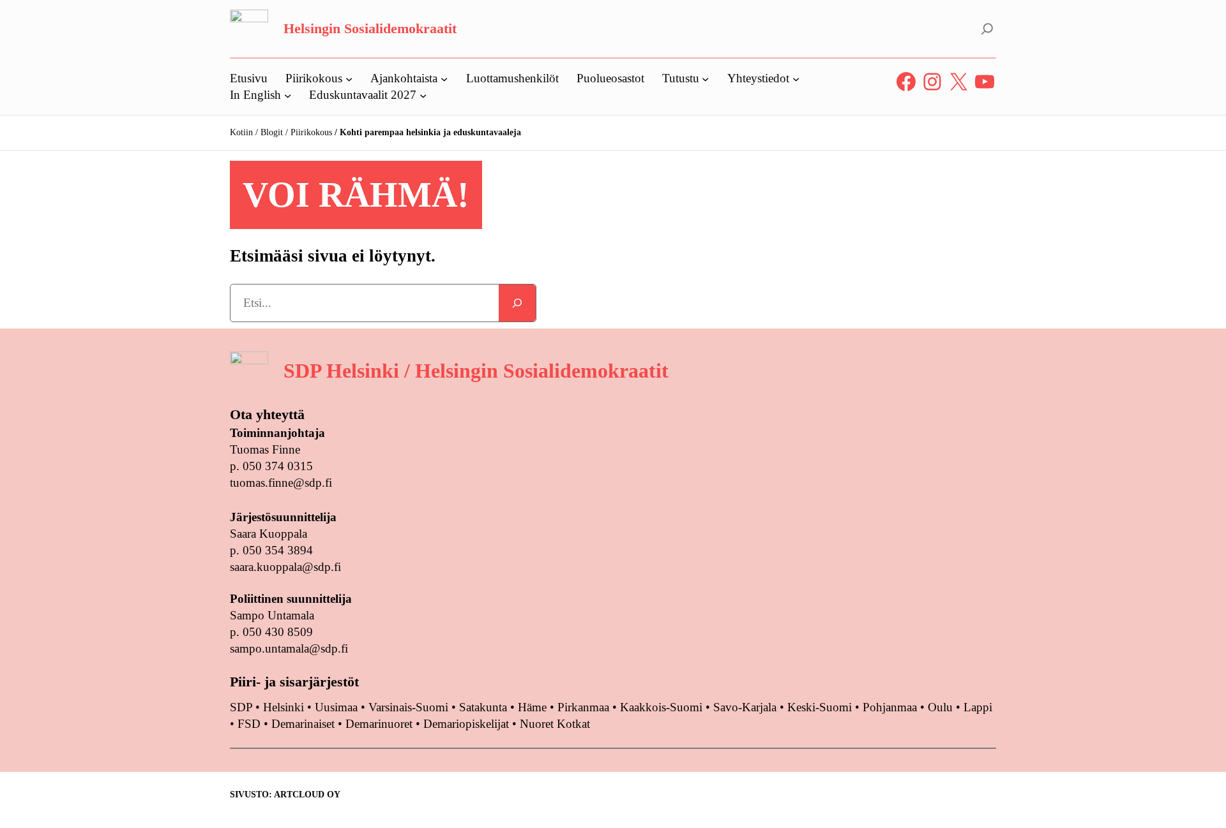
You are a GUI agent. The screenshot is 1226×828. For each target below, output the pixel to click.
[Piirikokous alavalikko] (348, 78)
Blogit (272, 132)
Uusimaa (336, 707)
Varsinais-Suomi (408, 707)
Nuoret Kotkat (555, 723)
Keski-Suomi (819, 707)
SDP (241, 707)
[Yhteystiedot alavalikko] (795, 78)
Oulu (940, 707)
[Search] (517, 303)
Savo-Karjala (744, 707)
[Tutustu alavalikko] (705, 78)
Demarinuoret (378, 723)
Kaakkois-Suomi (661, 707)
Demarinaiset (303, 723)
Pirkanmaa (583, 707)
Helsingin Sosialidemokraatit (370, 28)
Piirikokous (311, 132)
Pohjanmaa (891, 707)
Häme (534, 707)
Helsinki (285, 707)
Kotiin (241, 132)
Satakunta (483, 707)
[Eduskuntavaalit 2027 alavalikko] (423, 94)
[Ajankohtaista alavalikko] (444, 78)
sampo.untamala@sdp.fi (289, 648)
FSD (249, 723)
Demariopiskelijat (466, 723)
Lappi (978, 707)
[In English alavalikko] (287, 94)
